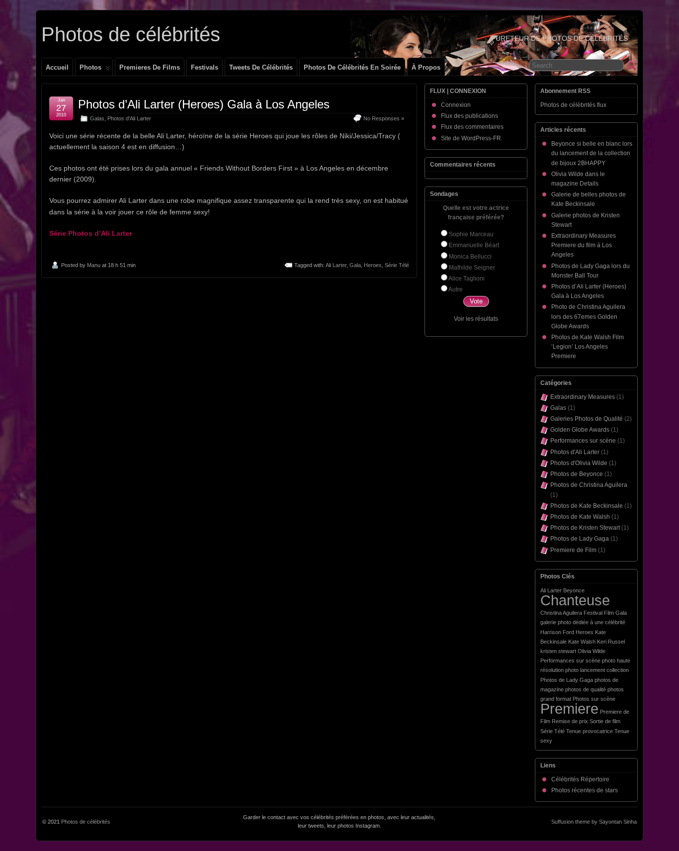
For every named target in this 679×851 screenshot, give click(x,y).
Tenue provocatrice (589, 731)
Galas (97, 118)
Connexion (456, 104)
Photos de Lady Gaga (579, 538)
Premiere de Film (573, 550)
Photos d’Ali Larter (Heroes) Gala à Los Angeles (204, 104)
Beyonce (574, 590)
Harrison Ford (557, 632)
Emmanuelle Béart (474, 245)
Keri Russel (611, 642)
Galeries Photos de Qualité (586, 418)
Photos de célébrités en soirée (352, 67)
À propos (426, 67)
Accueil (57, 67)
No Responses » (383, 118)
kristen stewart (558, 651)
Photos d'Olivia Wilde (578, 463)
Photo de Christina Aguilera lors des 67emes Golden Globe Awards (588, 316)
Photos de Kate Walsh (580, 516)
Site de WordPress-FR (471, 138)
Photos (90, 67)
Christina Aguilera (561, 613)
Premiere (569, 708)
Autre (455, 289)
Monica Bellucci (470, 256)
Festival (593, 613)
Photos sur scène (594, 699)
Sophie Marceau (471, 234)
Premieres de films (149, 67)
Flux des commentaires (472, 126)
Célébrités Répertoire (580, 779)
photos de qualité (585, 689)
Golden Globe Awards (579, 429)
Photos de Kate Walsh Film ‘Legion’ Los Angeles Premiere (587, 347)
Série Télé (397, 265)
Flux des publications (469, 115)
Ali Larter (336, 265)
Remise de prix (570, 721)
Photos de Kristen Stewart (585, 527)
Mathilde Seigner (472, 267)
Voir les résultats (476, 318)
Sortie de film (605, 721)
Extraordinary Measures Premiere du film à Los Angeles (583, 245)
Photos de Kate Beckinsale (586, 505)
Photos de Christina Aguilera (588, 484)
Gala (355, 265)
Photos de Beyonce (576, 474)
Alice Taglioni (466, 278)
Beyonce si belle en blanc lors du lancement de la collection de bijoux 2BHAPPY (591, 153)
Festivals (204, 67)
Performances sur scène (583, 440)
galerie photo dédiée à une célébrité (582, 622)
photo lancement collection (597, 670)
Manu (93, 265)
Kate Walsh (581, 642)
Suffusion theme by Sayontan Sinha (594, 822)
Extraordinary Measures (582, 396)
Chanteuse (575, 600)
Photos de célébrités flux (573, 104)
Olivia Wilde (591, 651)
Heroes (373, 265)
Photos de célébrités (130, 34)
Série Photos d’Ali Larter (90, 233)
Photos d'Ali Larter (129, 118)
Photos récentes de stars (584, 790)
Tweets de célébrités (261, 67)
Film (609, 613)
